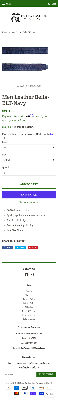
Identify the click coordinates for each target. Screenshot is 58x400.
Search (29, 291)
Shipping (6, 126)
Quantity (6, 167)
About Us (29, 295)
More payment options (29, 202)
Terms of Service (29, 315)
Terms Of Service (29, 311)
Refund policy (29, 319)
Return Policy (29, 303)
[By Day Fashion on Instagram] (32, 275)
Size (4, 154)
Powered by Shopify (44, 383)
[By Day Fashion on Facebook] (26, 275)
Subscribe (46, 374)
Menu (8, 4)
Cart (53, 4)
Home (4, 32)
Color (4, 141)
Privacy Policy (29, 299)
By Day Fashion (28, 383)
